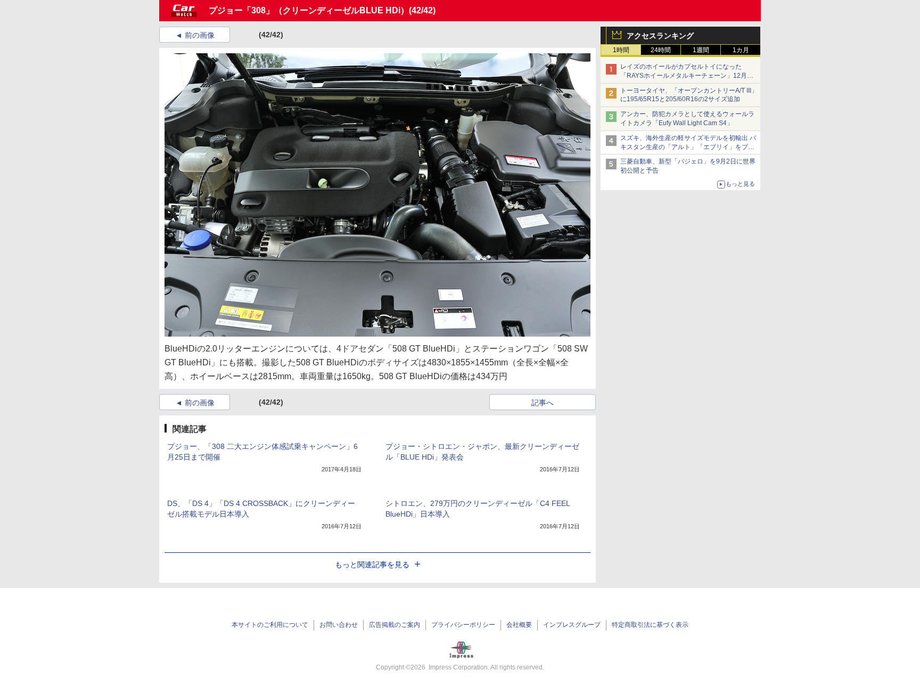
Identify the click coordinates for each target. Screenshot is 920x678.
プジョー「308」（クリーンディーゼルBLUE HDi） (309, 10)
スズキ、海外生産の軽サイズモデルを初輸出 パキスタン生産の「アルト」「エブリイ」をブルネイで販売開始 (688, 147)
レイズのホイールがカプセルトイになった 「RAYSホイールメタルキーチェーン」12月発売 (686, 75)
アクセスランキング (660, 35)
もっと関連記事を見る (372, 564)
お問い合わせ (338, 624)
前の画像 (200, 35)
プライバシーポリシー (463, 624)
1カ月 (741, 50)
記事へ (542, 402)
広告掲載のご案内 (394, 624)
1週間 (701, 50)
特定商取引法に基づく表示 (650, 624)
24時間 (661, 50)
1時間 (621, 50)
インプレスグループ (572, 624)
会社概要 (519, 624)
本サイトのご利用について (270, 624)
